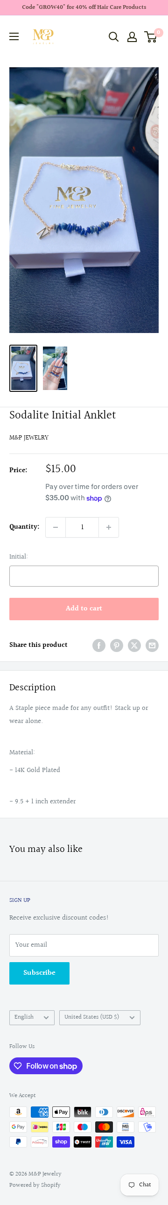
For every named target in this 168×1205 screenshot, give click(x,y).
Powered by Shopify (35, 1185)
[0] (151, 37)
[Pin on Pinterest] (116, 645)
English (24, 1017)
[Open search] (114, 37)
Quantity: (24, 527)
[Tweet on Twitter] (134, 645)
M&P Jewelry (29, 438)
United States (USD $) (91, 1017)
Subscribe (39, 973)
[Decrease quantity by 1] (55, 527)
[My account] (132, 37)
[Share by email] (152, 645)
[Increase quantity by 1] (109, 527)
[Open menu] (14, 36)
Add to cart (84, 609)
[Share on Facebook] (98, 645)
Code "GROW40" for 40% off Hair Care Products (84, 7)
